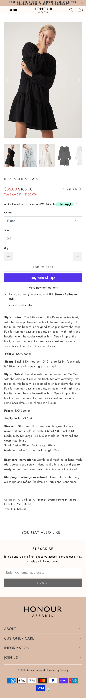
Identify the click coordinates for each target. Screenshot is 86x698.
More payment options (43, 287)
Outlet (27, 504)
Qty (6, 248)
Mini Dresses (18, 509)
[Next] (79, 80)
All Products (39, 500)
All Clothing (24, 500)
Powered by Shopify (57, 670)
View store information (21, 305)
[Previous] (7, 80)
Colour (8, 212)
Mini (19, 504)
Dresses (52, 500)
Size (6, 230)
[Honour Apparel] (43, 10)
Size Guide (70, 189)
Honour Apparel (36, 670)
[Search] (71, 10)
